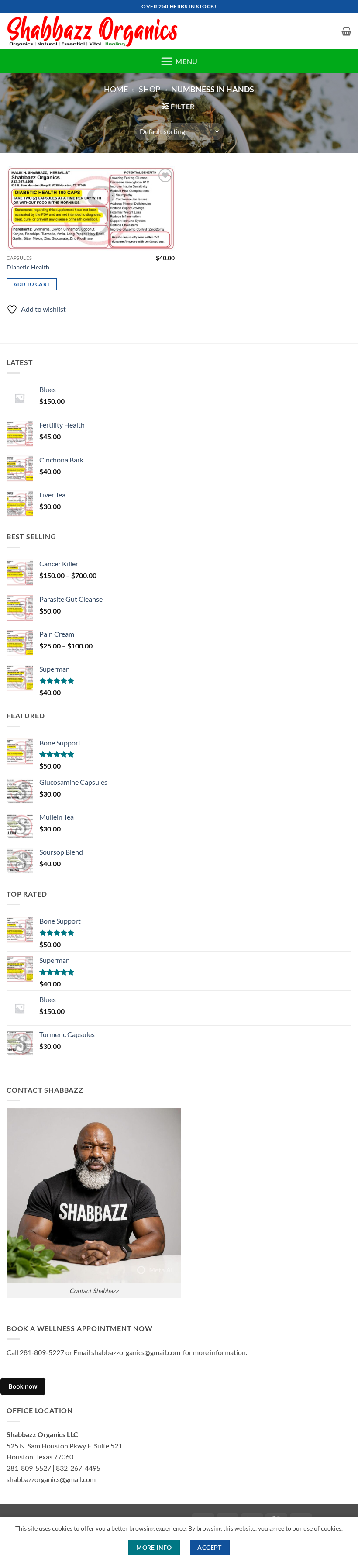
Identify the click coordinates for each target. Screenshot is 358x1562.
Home (116, 89)
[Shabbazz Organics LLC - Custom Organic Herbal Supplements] (95, 31)
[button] (346, 31)
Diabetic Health (28, 267)
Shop (149, 89)
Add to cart (32, 284)
